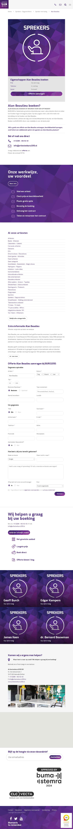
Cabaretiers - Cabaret (15, 243)
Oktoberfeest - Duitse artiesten (18, 285)
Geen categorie (13, 261)
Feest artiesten (13, 259)
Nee (18, 445)
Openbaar (24, 390)
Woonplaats (40, 434)
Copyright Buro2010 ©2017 (16, 812)
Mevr (19, 412)
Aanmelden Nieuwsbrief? (16, 442)
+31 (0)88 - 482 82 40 (20, 141)
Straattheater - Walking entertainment (20, 300)
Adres (38, 425)
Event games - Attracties (16, 256)
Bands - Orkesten (13, 241)
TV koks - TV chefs (14, 305)
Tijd (9, 380)
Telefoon (11, 425)
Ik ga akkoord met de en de (33, 490)
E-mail (38, 417)
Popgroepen (12, 292)
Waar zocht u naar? (42, 455)
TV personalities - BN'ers (16, 308)
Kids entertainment (14, 277)
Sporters (11, 295)
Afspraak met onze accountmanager (19, 482)
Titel (9, 409)
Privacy (54, 810)
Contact (10, 810)
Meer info (13, 184)
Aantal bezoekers (13, 395)
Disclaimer (18, 810)
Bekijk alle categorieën (18, 318)
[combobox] (39, 374)
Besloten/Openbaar (14, 387)
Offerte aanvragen (36, 94)
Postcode (11, 434)
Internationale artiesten (15, 274)
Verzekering (46, 810)
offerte (24, 151)
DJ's (9, 251)
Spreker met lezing (41, 12)
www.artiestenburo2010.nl (16, 682)
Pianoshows (12, 290)
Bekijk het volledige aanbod (19, 533)
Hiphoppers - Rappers (15, 267)
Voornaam (40, 409)
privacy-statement (49, 490)
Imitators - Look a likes (15, 269)
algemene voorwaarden (31, 490)
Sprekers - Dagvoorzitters (23, 12)
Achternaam (12, 417)
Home (10, 12)
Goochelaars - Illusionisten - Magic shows (21, 264)
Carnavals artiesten (14, 246)
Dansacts (11, 249)
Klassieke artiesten (14, 279)
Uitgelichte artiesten (16, 310)
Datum (39, 371)
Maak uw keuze (13, 455)
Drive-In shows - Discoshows (17, 254)
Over (38, 482)
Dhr (12, 412)
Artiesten (11, 238)
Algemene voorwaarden (32, 810)
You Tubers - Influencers (16, 313)
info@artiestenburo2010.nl (25, 146)
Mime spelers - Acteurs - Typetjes (19, 282)
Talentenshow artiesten (15, 303)
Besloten (14, 390)
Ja (11, 445)
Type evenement (41, 387)
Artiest (10, 371)
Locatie (38, 395)
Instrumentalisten (13, 272)
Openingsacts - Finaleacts (16, 287)
